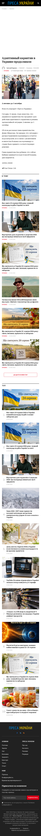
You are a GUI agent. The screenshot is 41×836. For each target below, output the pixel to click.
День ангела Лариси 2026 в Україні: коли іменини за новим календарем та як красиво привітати (22, 549)
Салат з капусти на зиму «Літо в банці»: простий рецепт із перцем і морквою (22, 711)
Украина (6, 70)
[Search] (38, 3)
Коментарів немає (18, 70)
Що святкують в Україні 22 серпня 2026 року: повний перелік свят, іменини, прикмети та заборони (20, 268)
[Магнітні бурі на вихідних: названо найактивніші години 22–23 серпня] (20, 632)
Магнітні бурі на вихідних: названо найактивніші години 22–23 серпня (20, 646)
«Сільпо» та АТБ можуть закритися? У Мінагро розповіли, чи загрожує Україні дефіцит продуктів (22, 614)
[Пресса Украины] (20, 3)
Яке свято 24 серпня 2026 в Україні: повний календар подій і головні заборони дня (20, 415)
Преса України (17, 816)
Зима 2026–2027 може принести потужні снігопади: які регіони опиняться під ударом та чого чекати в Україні (22, 514)
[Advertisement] (20, 32)
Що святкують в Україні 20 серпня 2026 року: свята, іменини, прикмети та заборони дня (20, 364)
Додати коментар (20, 375)
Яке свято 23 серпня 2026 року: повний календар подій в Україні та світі (17, 204)
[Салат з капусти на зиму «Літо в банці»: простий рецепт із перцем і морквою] (20, 697)
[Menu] (3, 3)
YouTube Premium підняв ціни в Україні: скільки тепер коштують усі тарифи (22, 581)
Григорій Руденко (12, 68)
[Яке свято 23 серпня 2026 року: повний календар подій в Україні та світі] (20, 190)
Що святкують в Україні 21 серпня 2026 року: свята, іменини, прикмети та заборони (20, 332)
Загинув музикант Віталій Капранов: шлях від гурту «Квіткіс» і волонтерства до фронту (20, 301)
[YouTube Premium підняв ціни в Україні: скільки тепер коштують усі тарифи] (20, 567)
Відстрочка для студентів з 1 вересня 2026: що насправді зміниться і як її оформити (19, 236)
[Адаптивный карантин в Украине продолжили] (20, 87)
